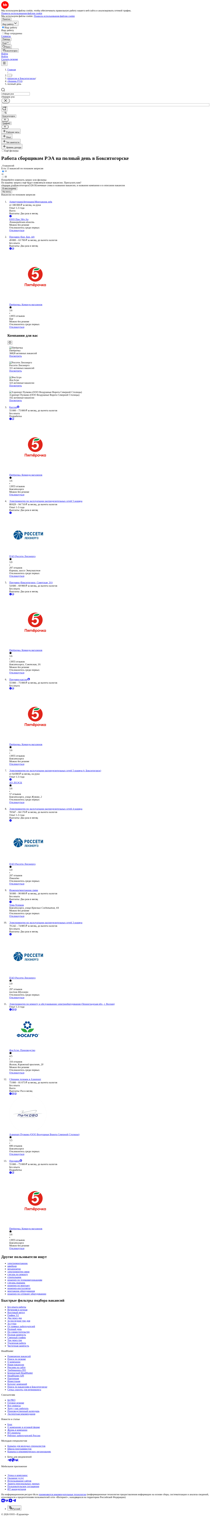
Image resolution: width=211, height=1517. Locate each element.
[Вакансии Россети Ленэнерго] (108, 535)
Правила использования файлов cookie (54, 16)
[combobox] (15, 93)
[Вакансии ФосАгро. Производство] (108, 1030)
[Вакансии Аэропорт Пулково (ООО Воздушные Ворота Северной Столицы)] (108, 1114)
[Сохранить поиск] (4, 108)
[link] (6, 47)
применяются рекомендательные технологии (62, 1494)
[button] (4, 53)
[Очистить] (5, 100)
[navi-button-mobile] (4, 63)
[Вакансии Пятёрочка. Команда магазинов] (108, 276)
